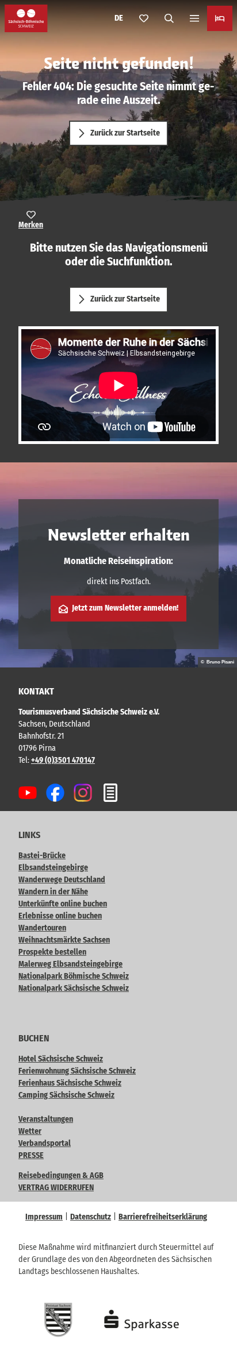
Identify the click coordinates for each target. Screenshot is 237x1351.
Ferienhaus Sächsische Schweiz (69, 1083)
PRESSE (31, 1155)
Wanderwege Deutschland (61, 880)
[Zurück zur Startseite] (26, 18)
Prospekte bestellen (52, 952)
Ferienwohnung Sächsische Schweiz (77, 1071)
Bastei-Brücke (42, 855)
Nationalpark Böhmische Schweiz (73, 976)
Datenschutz (90, 1217)
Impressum (44, 1217)
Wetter (29, 1131)
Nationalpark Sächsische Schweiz (73, 988)
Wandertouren (42, 928)
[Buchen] (219, 18)
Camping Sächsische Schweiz (66, 1095)
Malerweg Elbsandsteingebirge (70, 964)
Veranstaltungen (45, 1119)
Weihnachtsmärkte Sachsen (64, 940)
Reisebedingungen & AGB (61, 1175)
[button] (214, 1305)
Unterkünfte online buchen (62, 904)
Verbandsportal (44, 1143)
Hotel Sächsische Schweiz (60, 1059)
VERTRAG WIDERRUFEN (56, 1187)
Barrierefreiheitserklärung (162, 1217)
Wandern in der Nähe (53, 892)
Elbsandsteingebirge (53, 868)
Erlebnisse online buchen (60, 916)
